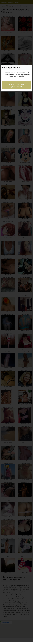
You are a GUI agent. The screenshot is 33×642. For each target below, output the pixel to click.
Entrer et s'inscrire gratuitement (16, 85)
